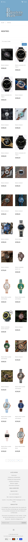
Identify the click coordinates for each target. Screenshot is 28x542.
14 (18, 460)
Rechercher (14, 475)
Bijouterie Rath (15, 534)
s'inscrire (24, 522)
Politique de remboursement (14, 479)
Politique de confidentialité (14, 477)
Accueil (2, 22)
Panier (25, 2)
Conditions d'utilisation (14, 481)
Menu (4, 2)
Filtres (24, 44)
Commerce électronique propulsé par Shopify (13, 536)
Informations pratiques (14, 485)
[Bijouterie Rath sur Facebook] (13, 530)
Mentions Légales (14, 483)
